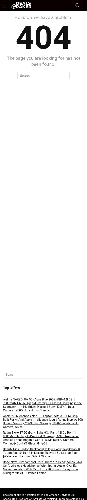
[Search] (77, 5)
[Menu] (5, 5)
